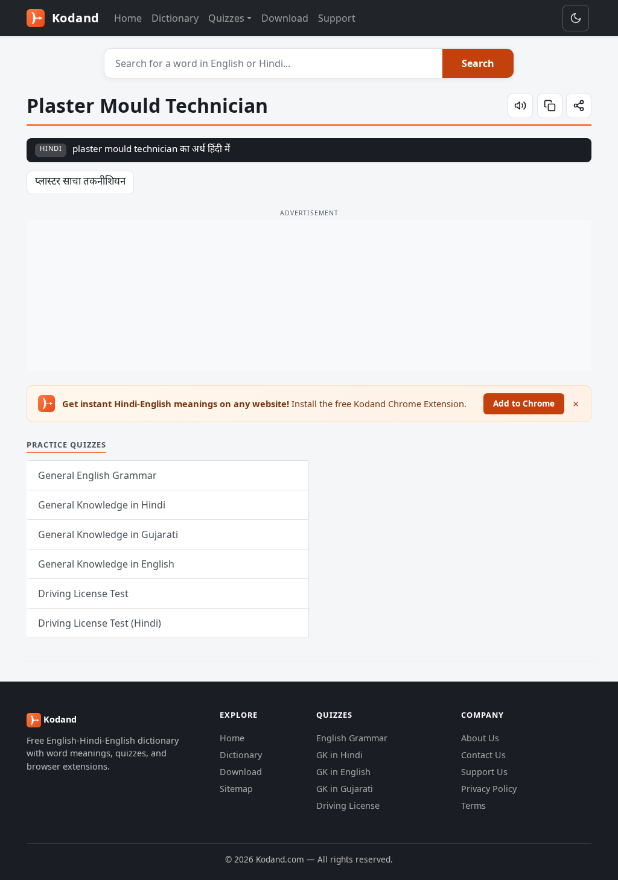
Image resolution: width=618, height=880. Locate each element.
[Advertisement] (309, 295)
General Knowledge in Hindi (101, 504)
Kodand (74, 18)
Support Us (484, 771)
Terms (473, 805)
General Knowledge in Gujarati (108, 534)
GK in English (343, 771)
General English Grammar (97, 475)
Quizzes (226, 18)
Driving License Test (83, 593)
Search (478, 63)
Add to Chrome (524, 403)
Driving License (348, 805)
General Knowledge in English (106, 564)
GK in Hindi (339, 755)
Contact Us (483, 755)
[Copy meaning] (549, 105)
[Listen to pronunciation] (520, 105)
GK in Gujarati (344, 788)
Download (284, 18)
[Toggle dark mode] (575, 18)
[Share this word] (578, 105)
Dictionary (175, 18)
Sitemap (236, 788)
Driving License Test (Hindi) (99, 623)
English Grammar (351, 738)
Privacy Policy (489, 788)
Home (128, 18)
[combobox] (273, 63)
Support (336, 18)
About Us (480, 738)
